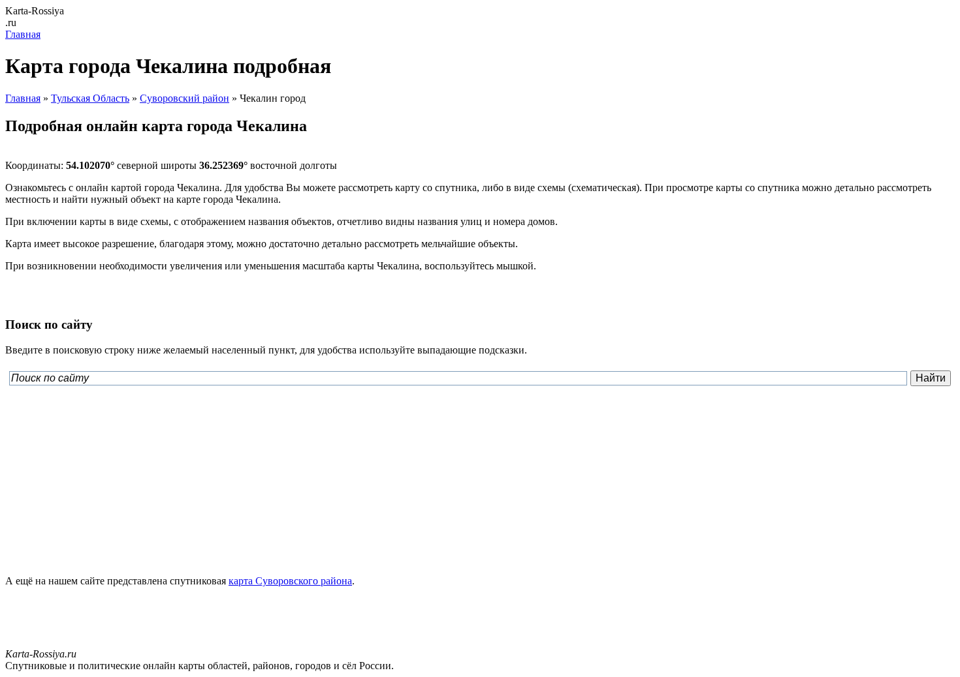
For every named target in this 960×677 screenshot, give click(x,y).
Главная (22, 34)
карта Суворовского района (290, 580)
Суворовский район (184, 98)
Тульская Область (90, 98)
